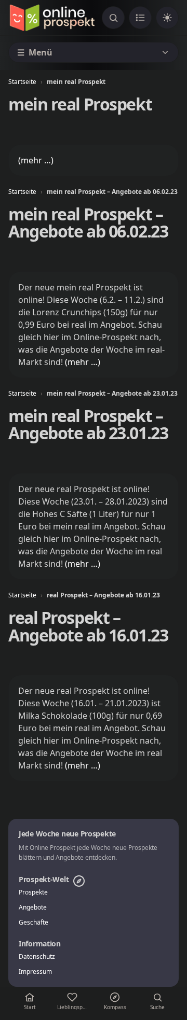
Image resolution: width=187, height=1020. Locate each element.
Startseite (22, 81)
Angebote (33, 907)
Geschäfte (33, 922)
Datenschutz (37, 957)
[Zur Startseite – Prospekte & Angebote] (52, 17)
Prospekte (33, 892)
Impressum (35, 972)
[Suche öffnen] (113, 17)
